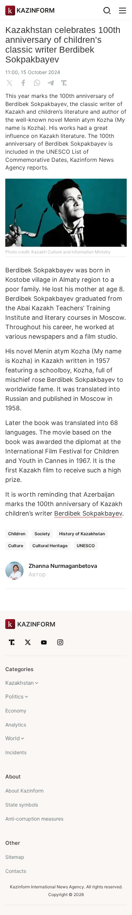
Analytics (15, 725)
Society (42, 533)
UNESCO (86, 545)
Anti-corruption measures (34, 819)
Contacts (15, 871)
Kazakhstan (19, 682)
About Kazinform (24, 791)
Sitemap (14, 857)
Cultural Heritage (50, 545)
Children (16, 533)
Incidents (15, 752)
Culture (15, 545)
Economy (15, 711)
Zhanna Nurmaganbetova (63, 566)
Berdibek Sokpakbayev (88, 513)
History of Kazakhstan (82, 533)
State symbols (21, 805)
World (12, 738)
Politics (14, 696)
